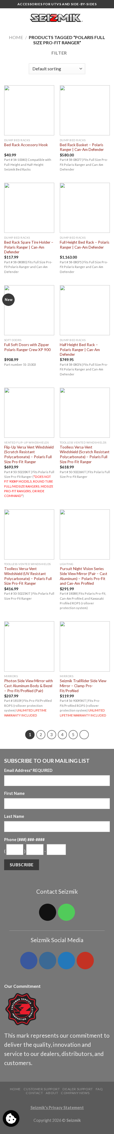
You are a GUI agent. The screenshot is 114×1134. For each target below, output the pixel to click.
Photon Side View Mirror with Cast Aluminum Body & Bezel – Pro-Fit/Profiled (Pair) (28, 686)
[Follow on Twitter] (66, 960)
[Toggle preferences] (11, 1118)
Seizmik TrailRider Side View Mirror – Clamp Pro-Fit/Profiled (83, 686)
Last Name (14, 816)
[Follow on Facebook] (28, 960)
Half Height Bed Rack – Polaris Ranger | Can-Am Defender (80, 349)
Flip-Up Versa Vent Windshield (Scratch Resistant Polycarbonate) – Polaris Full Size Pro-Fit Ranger (29, 454)
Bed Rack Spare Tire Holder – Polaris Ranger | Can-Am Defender (28, 247)
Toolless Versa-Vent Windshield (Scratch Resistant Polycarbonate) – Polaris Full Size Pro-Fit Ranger (85, 454)
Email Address (28, 770)
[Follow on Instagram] (47, 960)
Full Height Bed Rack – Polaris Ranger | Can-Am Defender (84, 244)
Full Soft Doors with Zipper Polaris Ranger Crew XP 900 (27, 347)
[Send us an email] (47, 912)
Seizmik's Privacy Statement (57, 1107)
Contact (34, 1093)
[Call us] (66, 912)
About (52, 1093)
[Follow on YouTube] (85, 960)
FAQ (99, 1089)
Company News (75, 1093)
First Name (14, 793)
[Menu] (7, 18)
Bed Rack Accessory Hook (26, 145)
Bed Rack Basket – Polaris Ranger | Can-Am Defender (82, 147)
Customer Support (42, 1089)
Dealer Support (78, 1089)
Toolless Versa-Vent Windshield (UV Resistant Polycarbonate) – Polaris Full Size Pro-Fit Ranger (28, 576)
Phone (24, 839)
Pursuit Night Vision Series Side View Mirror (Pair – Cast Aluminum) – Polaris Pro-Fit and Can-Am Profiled (83, 576)
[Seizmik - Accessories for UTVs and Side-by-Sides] (57, 18)
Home (16, 37)
